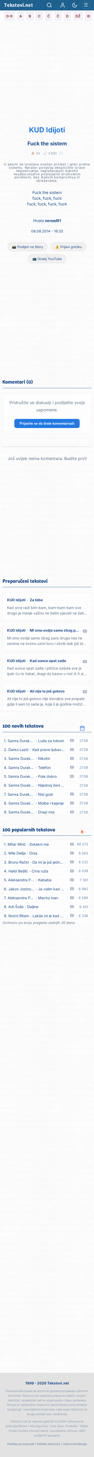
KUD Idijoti (47, 130)
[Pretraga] (49, 5)
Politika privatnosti (20, 1444)
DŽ (77, 16)
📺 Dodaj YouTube (47, 259)
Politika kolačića (48, 1444)
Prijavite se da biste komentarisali (47, 423)
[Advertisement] (47, 73)
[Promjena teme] (74, 5)
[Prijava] (62, 5)
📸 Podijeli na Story (27, 247)
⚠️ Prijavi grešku (68, 247)
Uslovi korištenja (75, 1444)
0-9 (9, 16)
